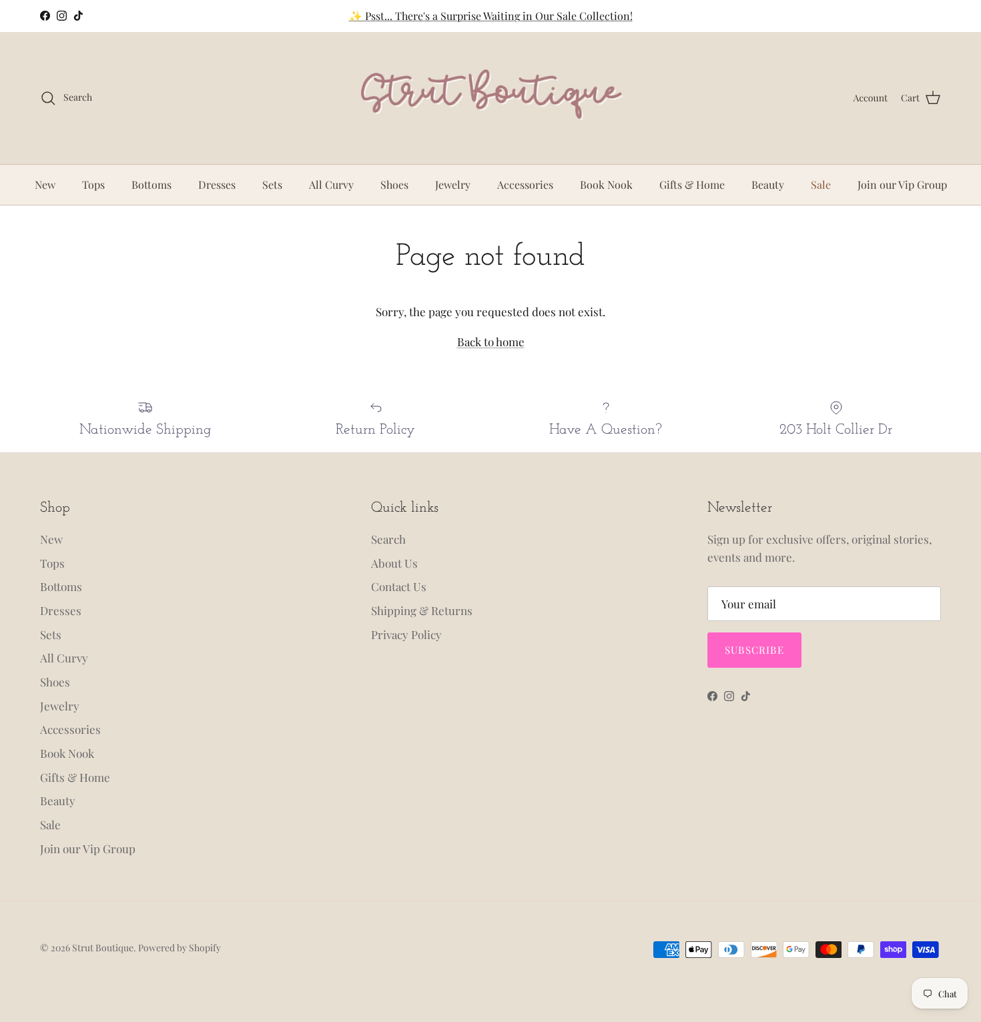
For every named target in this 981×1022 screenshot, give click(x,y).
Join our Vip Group (902, 184)
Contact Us (398, 586)
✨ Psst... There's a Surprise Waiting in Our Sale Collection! (491, 16)
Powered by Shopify (179, 947)
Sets (272, 184)
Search (388, 539)
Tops (93, 184)
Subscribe (754, 649)
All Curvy (331, 184)
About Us (394, 563)
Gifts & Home (692, 184)
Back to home (491, 341)
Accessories (525, 184)
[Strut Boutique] (491, 98)
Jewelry (452, 184)
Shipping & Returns (421, 610)
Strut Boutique (102, 947)
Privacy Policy (406, 634)
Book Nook (606, 184)
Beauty (767, 184)
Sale (821, 184)
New (45, 184)
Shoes (394, 184)
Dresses (217, 184)
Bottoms (151, 184)
